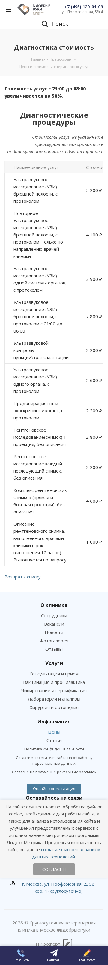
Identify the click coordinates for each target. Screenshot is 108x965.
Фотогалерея (54, 641)
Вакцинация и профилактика (54, 682)
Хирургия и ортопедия (54, 707)
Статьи (54, 740)
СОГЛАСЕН (54, 869)
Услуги (54, 663)
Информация (54, 721)
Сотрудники (54, 615)
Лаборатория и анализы (54, 699)
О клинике (54, 605)
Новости (54, 632)
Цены (54, 732)
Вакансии (54, 624)
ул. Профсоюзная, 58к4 (82, 11)
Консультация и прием (54, 674)
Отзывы (54, 649)
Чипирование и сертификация (54, 690)
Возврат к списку (22, 577)
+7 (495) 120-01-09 (83, 7)
